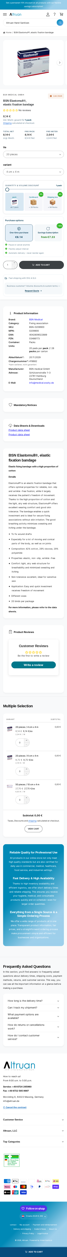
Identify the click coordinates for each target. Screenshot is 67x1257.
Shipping (7, 123)
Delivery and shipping (22, 1229)
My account (25, 1225)
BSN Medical (36, 319)
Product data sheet (19, 430)
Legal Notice (42, 1233)
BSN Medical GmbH (13, 95)
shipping (32, 821)
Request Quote (32, 291)
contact (13, 1225)
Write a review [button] (33, 665)
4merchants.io (46, 1240)
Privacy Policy (28, 1233)
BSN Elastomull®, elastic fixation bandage (34, 32)
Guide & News (40, 1229)
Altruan (25, 1240)
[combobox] (33, 22)
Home (9, 32)
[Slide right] (59, 62)
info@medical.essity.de (41, 382)
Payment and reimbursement (45, 1225)
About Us (53, 1229)
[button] (5, 14)
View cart (33, 829)
